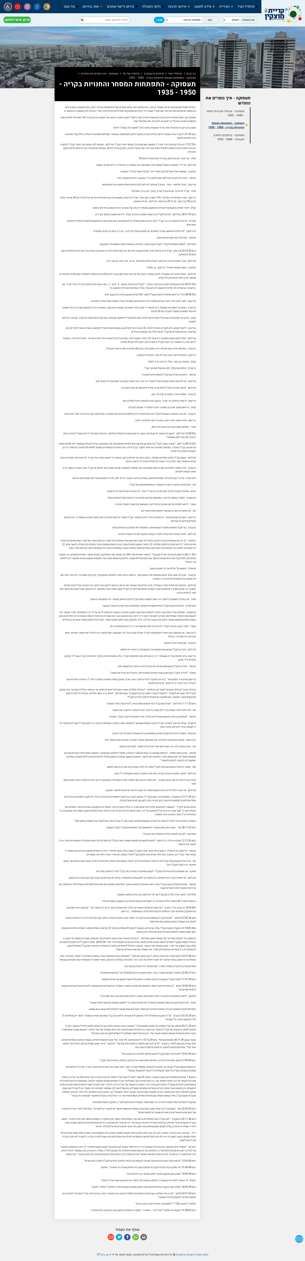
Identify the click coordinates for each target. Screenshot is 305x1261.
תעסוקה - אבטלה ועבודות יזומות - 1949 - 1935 (225, 113)
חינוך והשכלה (151, 6)
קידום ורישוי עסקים (120, 6)
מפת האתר (202, 1255)
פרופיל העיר (245, 6)
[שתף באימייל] (111, 1237)
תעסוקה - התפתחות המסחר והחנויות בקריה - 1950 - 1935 (226, 125)
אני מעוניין (249, 20)
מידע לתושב (202, 6)
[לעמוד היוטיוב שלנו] (17, 6)
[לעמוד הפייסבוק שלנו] (37, 6)
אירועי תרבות (177, 6)
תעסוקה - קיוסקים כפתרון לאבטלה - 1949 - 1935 (229, 137)
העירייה (224, 6)
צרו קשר (69, 6)
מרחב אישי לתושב (17, 19)
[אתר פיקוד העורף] (46, 6)
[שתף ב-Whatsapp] (135, 1237)
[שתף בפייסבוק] (127, 1237)
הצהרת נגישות (186, 1255)
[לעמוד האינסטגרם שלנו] (27, 6)
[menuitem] (246, 6)
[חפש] (82, 20)
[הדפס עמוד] (144, 1237)
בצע (160, 20)
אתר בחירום (91, 6)
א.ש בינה (104, 1255)
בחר (210, 20)
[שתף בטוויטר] (119, 1237)
